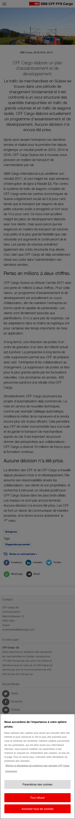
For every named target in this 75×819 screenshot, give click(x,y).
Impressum (11, 771)
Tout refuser (37, 797)
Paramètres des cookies (37, 784)
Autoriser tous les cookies (38, 808)
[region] (37, 766)
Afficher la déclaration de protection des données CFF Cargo (37, 765)
